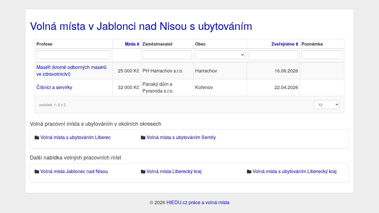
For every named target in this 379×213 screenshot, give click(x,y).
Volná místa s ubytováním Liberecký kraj (295, 171)
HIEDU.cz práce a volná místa (197, 202)
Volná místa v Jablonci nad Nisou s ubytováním (141, 25)
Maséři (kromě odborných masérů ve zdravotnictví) (71, 70)
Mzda (131, 44)
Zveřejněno (284, 44)
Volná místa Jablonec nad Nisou (74, 171)
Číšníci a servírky (54, 87)
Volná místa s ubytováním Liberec (75, 137)
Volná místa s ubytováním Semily (181, 137)
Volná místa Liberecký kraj (174, 171)
